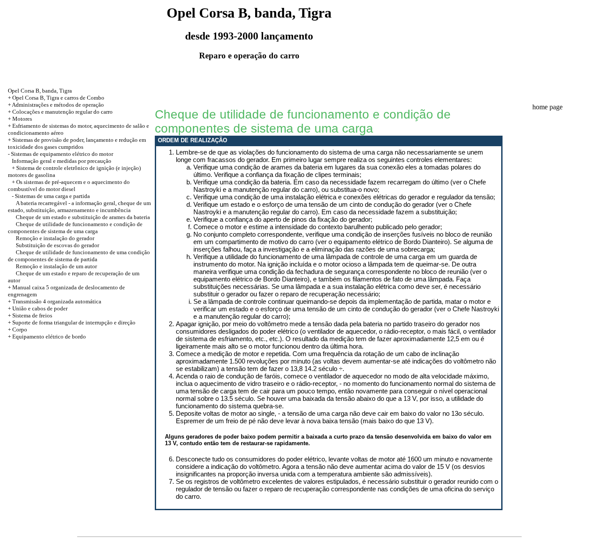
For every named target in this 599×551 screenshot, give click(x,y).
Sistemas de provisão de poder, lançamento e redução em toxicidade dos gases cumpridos (77, 143)
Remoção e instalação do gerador (55, 238)
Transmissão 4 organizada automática (56, 301)
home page (547, 107)
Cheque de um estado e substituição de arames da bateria (83, 217)
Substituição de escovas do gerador (57, 245)
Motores (22, 118)
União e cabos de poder (40, 308)
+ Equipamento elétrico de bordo (47, 336)
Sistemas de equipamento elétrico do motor (62, 154)
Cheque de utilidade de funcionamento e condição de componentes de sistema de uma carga (75, 227)
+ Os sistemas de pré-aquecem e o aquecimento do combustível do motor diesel (69, 185)
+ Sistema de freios (30, 315)
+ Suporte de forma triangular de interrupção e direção (71, 322)
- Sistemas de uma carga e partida (51, 196)
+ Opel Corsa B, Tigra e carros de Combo (56, 97)
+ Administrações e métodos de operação (56, 104)
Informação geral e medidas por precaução (61, 161)
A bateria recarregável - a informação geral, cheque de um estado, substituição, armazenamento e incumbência (79, 206)
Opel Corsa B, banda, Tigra (40, 90)
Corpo (19, 329)
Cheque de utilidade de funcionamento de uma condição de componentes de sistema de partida (79, 256)
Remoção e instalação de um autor (56, 266)
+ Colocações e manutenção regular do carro (60, 111)
